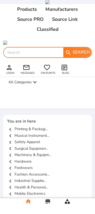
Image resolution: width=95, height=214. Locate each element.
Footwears (20, 167)
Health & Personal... (27, 187)
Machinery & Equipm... (29, 154)
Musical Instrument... (28, 135)
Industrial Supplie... (26, 180)
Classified (48, 29)
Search (77, 52)
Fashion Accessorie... (28, 174)
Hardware (19, 161)
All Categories (20, 82)
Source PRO (30, 19)
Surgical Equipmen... (27, 148)
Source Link (65, 19)
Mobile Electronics (26, 193)
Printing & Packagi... (27, 129)
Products (27, 9)
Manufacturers (61, 9)
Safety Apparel (23, 141)
